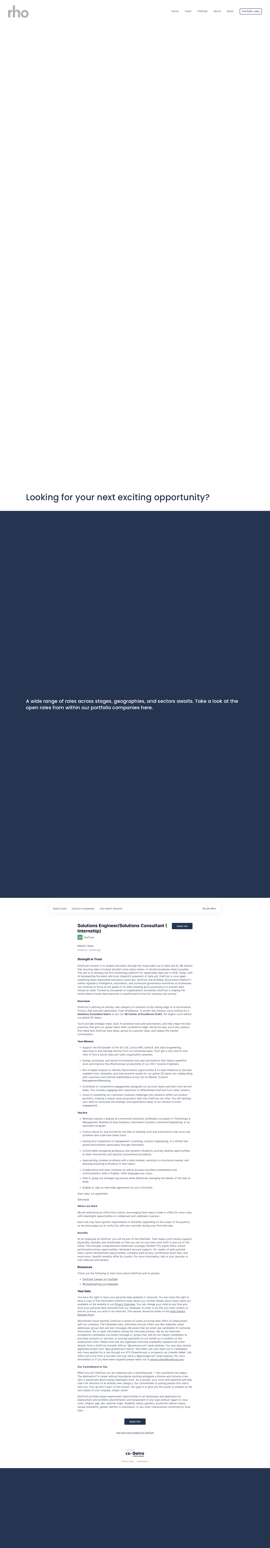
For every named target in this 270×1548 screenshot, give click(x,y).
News (230, 11)
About (217, 11)
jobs (60, 908)
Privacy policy (128, 1461)
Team (188, 11)
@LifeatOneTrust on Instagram (100, 1284)
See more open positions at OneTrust (135, 1432)
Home (175, 11)
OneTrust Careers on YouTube (100, 1279)
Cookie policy (143, 1461)
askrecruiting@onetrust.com (167, 1359)
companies (83, 908)
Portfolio (203, 11)
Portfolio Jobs (251, 11)
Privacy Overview (125, 1304)
